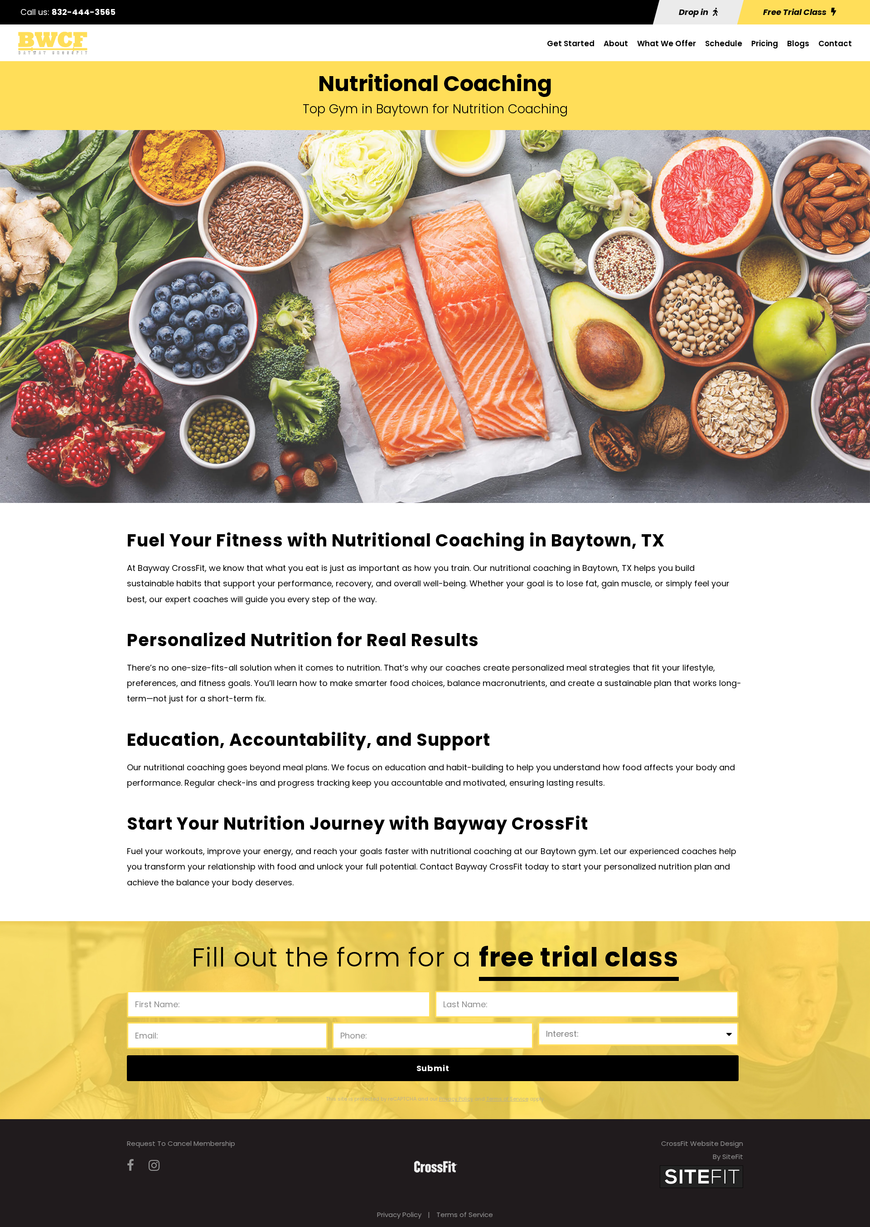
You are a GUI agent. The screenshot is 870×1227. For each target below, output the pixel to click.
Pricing (764, 43)
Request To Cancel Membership (181, 1143)
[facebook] (130, 1166)
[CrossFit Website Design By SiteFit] (701, 1176)
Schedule (723, 43)
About (616, 43)
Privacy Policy (399, 1214)
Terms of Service (464, 1214)
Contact (835, 43)
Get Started (570, 43)
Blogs (798, 43)
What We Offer (666, 43)
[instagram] (154, 1166)
